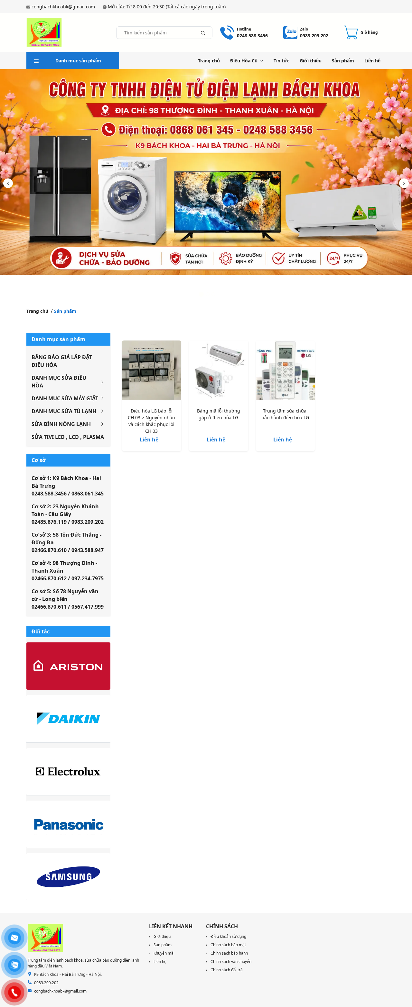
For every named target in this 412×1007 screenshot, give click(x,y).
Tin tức (281, 61)
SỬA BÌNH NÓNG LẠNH (61, 424)
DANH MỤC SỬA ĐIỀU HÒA (59, 381)
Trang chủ (209, 61)
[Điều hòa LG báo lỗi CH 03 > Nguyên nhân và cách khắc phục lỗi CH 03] (151, 371)
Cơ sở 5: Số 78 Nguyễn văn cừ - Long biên (68, 599)
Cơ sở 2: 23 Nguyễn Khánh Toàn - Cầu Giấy (68, 514)
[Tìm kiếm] (203, 32)
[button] (404, 183)
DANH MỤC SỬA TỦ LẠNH (64, 411)
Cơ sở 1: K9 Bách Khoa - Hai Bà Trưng (68, 486)
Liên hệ (372, 61)
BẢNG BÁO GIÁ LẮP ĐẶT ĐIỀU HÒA (62, 361)
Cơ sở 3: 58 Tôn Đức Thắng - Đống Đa (68, 542)
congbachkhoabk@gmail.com (63, 7)
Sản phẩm (343, 61)
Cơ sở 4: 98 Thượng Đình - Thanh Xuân (68, 570)
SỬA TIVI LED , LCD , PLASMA (68, 436)
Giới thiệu (311, 61)
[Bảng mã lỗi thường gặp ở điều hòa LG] (218, 371)
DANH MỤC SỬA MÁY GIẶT (65, 398)
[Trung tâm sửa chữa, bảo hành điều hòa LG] (285, 371)
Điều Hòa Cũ (244, 61)
